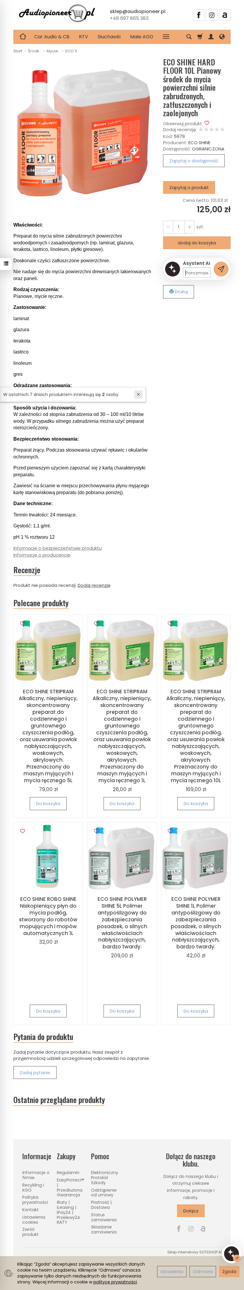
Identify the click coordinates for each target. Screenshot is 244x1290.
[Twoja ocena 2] (206, 130)
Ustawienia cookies (33, 1219)
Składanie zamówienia (104, 1229)
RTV (83, 36)
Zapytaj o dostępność (193, 161)
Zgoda (229, 1272)
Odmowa (203, 1272)
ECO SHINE (199, 142)
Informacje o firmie (35, 1175)
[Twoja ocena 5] (222, 130)
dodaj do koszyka (197, 243)
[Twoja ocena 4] (217, 130)
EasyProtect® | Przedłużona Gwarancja (70, 1187)
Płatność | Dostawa (101, 1204)
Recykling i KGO (33, 1187)
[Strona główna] (56, 14)
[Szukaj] (189, 37)
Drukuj (181, 291)
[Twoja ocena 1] (201, 130)
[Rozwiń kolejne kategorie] (166, 37)
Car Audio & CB (51, 36)
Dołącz (190, 1211)
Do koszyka (48, 803)
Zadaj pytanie (35, 1072)
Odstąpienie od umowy (104, 1192)
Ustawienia (171, 1272)
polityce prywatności (115, 1282)
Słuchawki (109, 36)
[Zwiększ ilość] (168, 227)
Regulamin (68, 1173)
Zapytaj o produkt (189, 187)
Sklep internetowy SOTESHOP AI (194, 1252)
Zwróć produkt (30, 1231)
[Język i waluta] (222, 37)
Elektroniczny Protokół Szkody (104, 1178)
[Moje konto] (211, 37)
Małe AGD (141, 36)
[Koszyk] (200, 37)
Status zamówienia (104, 1217)
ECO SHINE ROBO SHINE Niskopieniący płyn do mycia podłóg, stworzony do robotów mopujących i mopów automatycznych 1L (48, 916)
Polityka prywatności (35, 1199)
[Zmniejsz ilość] (189, 227)
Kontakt (30, 1210)
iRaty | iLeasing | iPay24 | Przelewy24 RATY (68, 1212)
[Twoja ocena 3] (211, 130)
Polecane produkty (40, 603)
